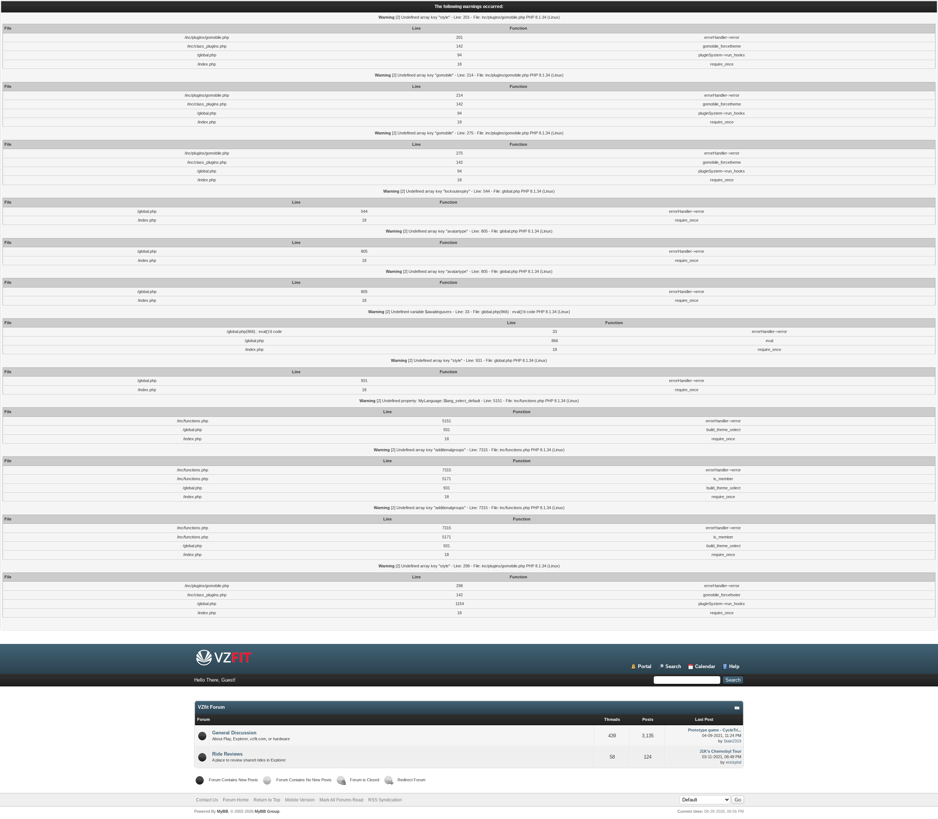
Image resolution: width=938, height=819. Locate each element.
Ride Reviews (227, 754)
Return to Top (267, 800)
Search (673, 666)
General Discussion (234, 732)
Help (734, 666)
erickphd (733, 762)
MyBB (222, 811)
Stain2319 (732, 741)
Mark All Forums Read (341, 800)
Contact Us (207, 800)
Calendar (705, 666)
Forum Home (236, 800)
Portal (644, 666)
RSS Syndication (385, 800)
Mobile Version (300, 800)
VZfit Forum (211, 707)
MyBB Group (267, 811)
